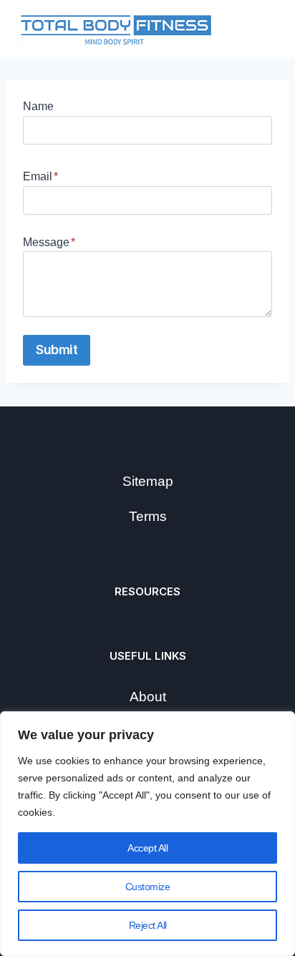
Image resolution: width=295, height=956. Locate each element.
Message (49, 242)
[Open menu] (260, 29)
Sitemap (147, 481)
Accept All (147, 848)
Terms (148, 516)
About (148, 696)
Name (38, 106)
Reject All (148, 925)
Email (40, 176)
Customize (147, 886)
